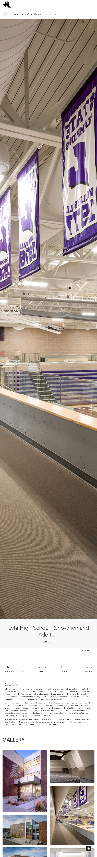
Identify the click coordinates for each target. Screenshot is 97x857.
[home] (7, 4)
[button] (90, 4)
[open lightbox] (25, 781)
